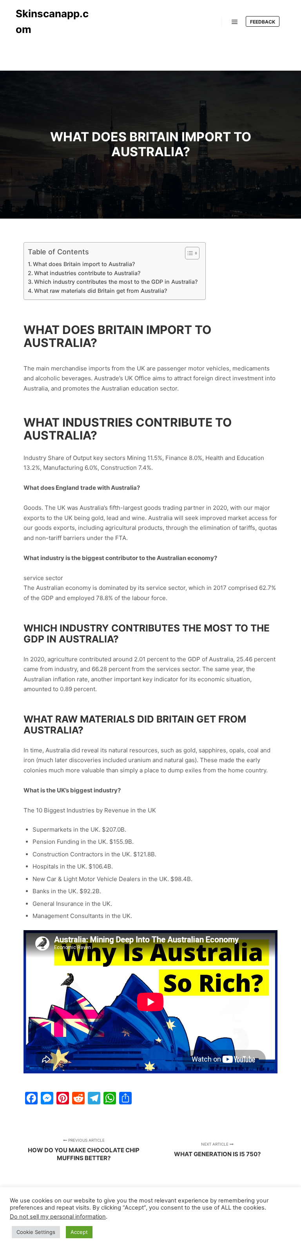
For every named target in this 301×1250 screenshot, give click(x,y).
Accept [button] (79, 1232)
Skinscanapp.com (52, 21)
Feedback (262, 22)
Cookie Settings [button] (35, 1232)
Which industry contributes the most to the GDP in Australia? (116, 281)
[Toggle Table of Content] (188, 253)
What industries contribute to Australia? (87, 273)
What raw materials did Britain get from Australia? (100, 290)
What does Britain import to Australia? (84, 264)
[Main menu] (235, 22)
